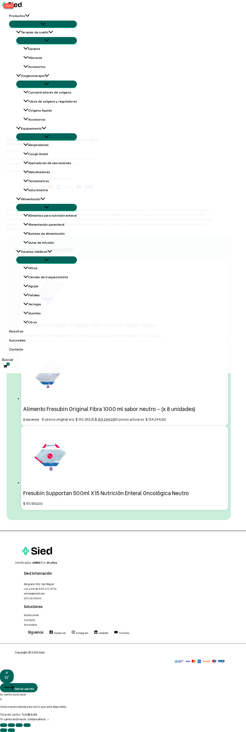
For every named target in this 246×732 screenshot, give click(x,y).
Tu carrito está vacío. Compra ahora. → (25, 719)
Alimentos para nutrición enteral (52, 216)
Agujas (33, 286)
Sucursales (17, 340)
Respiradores (38, 145)
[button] (27, 16)
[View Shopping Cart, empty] (5, 366)
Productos (17, 16)
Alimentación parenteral (46, 225)
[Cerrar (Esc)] (27, 725)
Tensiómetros (38, 181)
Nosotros (16, 331)
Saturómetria (38, 190)
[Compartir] (19, 725)
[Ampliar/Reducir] (3, 725)
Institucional (31, 615)
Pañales (34, 295)
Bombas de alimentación (46, 234)
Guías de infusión (41, 243)
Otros (32, 322)
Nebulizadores (39, 172)
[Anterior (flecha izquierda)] (3, 730)
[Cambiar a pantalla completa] (11, 725)
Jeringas (34, 304)
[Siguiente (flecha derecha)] (11, 730)
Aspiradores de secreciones (49, 163)
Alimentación (31, 199)
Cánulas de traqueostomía (48, 277)
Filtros (32, 268)
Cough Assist (38, 154)
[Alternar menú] (43, 24)
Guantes (34, 313)
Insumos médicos (34, 252)
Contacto (16, 349)
